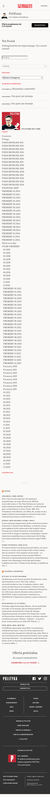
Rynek (35, 698)
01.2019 (6, 249)
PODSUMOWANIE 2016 (13, 158)
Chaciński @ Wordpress (13, 571)
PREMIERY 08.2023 (12, 337)
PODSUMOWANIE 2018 (13, 165)
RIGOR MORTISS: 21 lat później (13, 603)
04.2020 (7, 441)
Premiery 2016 (10, 385)
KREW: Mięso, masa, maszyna (13, 625)
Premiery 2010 (10, 366)
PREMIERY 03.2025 (11, 207)
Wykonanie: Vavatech (33, 780)
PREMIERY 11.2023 (12, 356)
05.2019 (6, 262)
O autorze (6, 136)
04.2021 (7, 402)
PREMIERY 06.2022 (12, 320)
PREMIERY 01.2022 (12, 288)
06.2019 (6, 265)
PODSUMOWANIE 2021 (13, 174)
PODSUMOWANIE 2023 (13, 181)
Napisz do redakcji (23, 730)
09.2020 (7, 457)
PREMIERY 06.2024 (11, 220)
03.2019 (6, 256)
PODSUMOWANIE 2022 (13, 178)
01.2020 (7, 431)
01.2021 (6, 392)
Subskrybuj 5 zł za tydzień (23, 663)
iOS (19, 756)
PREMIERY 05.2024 (11, 217)
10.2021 (6, 421)
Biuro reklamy (23, 725)
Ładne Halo (40, 776)
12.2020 (6, 466)
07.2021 (6, 411)
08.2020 (7, 454)
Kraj (11, 707)
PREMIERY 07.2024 (11, 223)
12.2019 (6, 285)
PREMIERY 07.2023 (12, 330)
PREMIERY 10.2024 (11, 233)
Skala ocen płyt (9, 243)
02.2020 (7, 434)
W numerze (11, 698)
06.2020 (7, 447)
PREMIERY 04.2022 (12, 307)
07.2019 (6, 268)
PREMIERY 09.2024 (11, 230)
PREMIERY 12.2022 (12, 359)
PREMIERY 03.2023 (12, 304)
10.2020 (7, 460)
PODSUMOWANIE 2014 (13, 152)
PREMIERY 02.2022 (12, 294)
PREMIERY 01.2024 (11, 191)
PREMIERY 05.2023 (12, 317)
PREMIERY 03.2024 (11, 204)
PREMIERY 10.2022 (12, 346)
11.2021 (6, 424)
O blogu (5, 139)
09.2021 (6, 418)
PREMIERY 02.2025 (11, 200)
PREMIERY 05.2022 (12, 314)
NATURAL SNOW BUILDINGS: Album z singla (18, 520)
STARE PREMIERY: (11, 246)
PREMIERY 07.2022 (12, 327)
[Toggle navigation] (3, 6)
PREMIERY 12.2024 (11, 239)
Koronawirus (11, 703)
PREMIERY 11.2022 (12, 353)
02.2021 (6, 395)
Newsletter (25, 684)
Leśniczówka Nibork (10, 783)
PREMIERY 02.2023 (12, 298)
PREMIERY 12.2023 (12, 363)
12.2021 (6, 428)
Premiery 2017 (10, 389)
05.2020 (7, 444)
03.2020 (7, 437)
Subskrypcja (25, 688)
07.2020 (7, 450)
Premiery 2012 (10, 372)
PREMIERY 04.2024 (11, 210)
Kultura (36, 703)
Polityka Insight (9, 780)
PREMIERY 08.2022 (12, 333)
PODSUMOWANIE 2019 (13, 168)
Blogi (36, 711)
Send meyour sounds (24, 482)
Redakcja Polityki (23, 721)
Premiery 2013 (10, 376)
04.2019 (7, 259)
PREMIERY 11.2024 (11, 236)
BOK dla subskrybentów (23, 734)
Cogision (34, 776)
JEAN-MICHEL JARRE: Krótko (12, 496)
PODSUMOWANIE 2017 (13, 161)
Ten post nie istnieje (22, 96)
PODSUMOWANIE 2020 (13, 171)
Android (24, 756)
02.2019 (6, 252)
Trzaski (7, 491)
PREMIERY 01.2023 (12, 291)
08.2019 (6, 272)
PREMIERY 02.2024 (11, 197)
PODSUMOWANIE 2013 (13, 148)
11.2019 (6, 281)
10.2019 (6, 278)
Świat (11, 711)
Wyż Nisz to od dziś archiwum (14, 576)
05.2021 (6, 405)
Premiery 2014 (10, 379)
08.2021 (6, 415)
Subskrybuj (40, 25)
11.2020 (6, 463)
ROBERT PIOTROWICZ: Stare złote (14, 545)
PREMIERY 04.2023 (12, 311)
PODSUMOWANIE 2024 (13, 184)
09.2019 (6, 275)
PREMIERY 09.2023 (12, 343)
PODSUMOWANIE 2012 (13, 145)
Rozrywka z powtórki (23, 88)
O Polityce (23, 739)
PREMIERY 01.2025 (11, 194)
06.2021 (6, 408)
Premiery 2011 (10, 369)
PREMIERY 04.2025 (11, 213)
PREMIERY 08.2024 (11, 226)
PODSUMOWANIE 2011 (13, 142)
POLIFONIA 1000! (10, 187)
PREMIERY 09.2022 (12, 340)
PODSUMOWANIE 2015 (13, 155)
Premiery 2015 (10, 382)
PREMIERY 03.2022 (12, 301)
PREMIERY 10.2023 (12, 350)
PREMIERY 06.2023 (12, 324)
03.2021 (6, 398)
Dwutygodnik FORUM (10, 776)
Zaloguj (44, 6)
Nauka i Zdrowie (35, 707)
